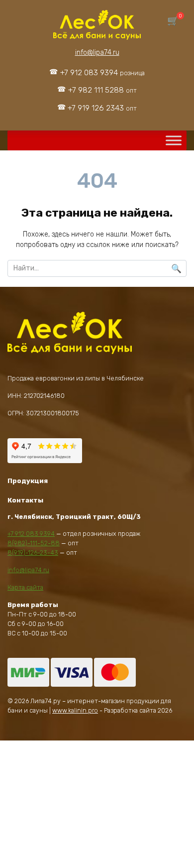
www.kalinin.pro (75, 710)
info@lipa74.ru (97, 52)
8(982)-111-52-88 (33, 543)
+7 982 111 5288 (102, 90)
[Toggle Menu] (174, 140)
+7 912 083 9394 (102, 72)
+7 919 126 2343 (102, 108)
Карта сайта (25, 587)
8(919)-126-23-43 (32, 552)
